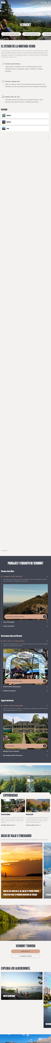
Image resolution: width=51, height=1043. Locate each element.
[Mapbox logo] (4, 550)
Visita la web (24, 951)
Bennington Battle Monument (13, 755)
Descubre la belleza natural (11, 34)
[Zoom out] (48, 138)
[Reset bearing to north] (48, 140)
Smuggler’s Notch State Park (12, 576)
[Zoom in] (48, 136)
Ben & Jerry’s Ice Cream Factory (13, 641)
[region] (25, 343)
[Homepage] (3, 3)
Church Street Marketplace (12, 687)
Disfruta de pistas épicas (32, 34)
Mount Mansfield (8, 626)
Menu (45, 2)
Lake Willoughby (8, 622)
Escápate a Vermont (26, 956)
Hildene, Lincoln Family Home (13, 706)
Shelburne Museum (9, 691)
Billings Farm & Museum (11, 751)
